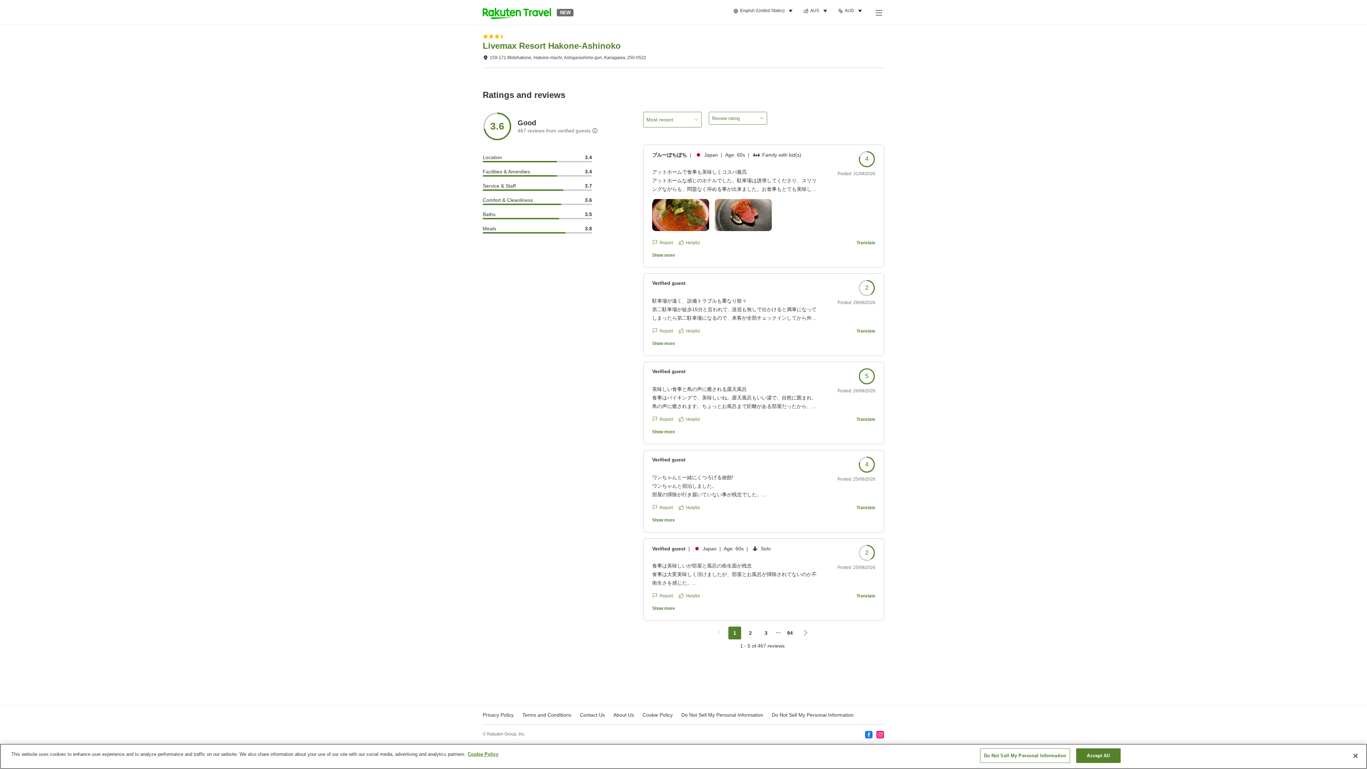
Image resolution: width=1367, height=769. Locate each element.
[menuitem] (764, 11)
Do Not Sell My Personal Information (813, 715)
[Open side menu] (878, 12)
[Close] (1355, 756)
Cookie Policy (483, 754)
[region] (683, 756)
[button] (517, 12)
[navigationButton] (719, 633)
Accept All (1098, 755)
